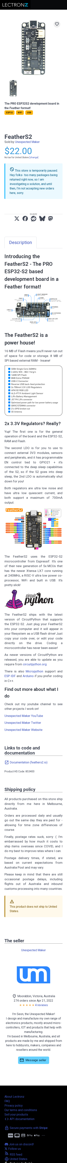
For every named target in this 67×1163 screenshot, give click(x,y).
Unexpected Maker (27, 142)
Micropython (34, 671)
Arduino (28, 676)
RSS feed (13, 1154)
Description (20, 242)
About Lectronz (14, 1096)
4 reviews (41, 1005)
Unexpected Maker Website (23, 730)
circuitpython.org (35, 664)
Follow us (14, 1149)
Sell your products (16, 1114)
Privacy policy (13, 1105)
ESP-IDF (10, 676)
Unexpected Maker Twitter (22, 723)
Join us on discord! (21, 1144)
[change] (33, 157)
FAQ (7, 1101)
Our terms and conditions (20, 1110)
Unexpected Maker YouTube (23, 716)
